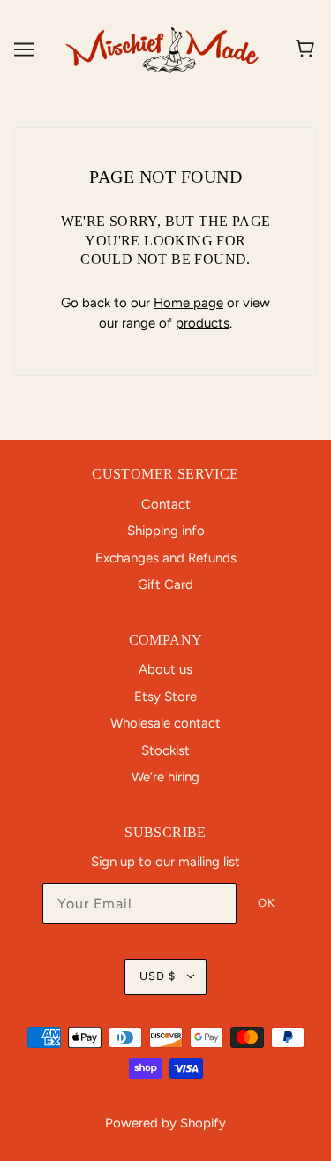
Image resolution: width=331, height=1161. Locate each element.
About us (165, 669)
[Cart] (307, 49)
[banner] (162, 49)
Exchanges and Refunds (166, 558)
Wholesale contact (165, 723)
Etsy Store (165, 697)
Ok (266, 902)
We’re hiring (165, 777)
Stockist (165, 750)
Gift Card (165, 584)
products (202, 323)
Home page (188, 303)
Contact (166, 504)
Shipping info (166, 531)
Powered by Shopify (165, 1123)
